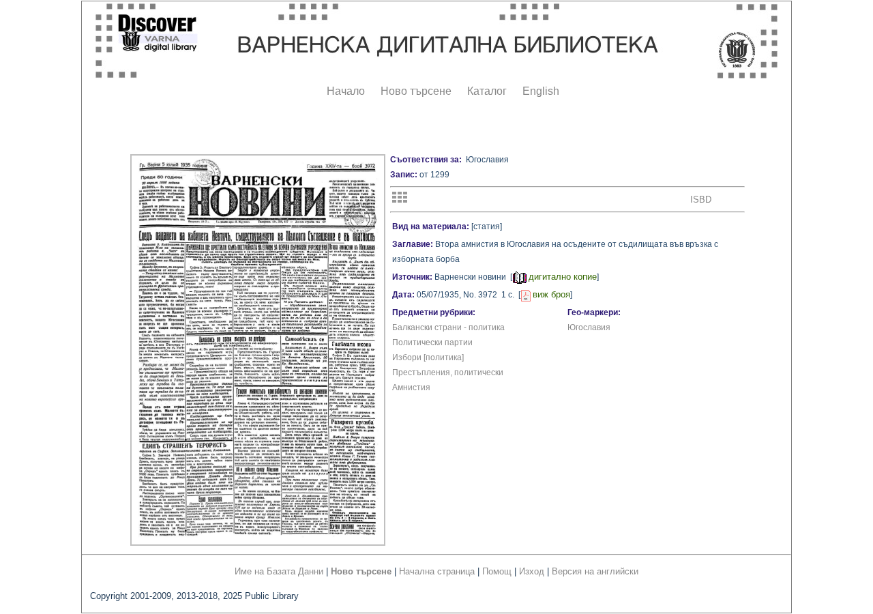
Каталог (487, 91)
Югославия (588, 327)
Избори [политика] (428, 357)
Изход (531, 571)
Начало (346, 91)
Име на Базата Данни (279, 571)
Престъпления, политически (447, 372)
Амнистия (411, 387)
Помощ (497, 571)
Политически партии (432, 342)
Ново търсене (416, 91)
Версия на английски (595, 571)
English (540, 91)
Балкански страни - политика (448, 327)
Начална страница (437, 571)
